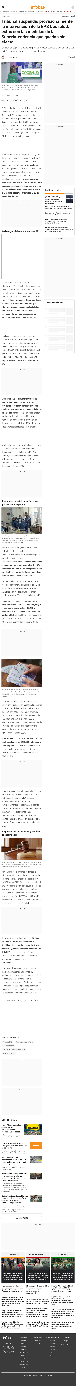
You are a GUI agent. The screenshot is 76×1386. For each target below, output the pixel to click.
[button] (3, 7)
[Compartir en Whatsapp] (3, 100)
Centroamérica (23, 1361)
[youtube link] (4, 1351)
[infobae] (38, 7)
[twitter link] (8, 1347)
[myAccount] (72, 7)
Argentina (23, 1343)
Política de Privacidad (67, 1345)
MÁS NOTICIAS (22, 1218)
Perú (23, 1358)
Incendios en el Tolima (52, 11)
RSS (23, 1367)
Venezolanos (23, 11)
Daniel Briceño (14, 11)
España (23, 1349)
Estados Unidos (23, 1352)
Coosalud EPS (7, 1042)
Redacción (38, 1340)
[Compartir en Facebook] (7, 100)
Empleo (38, 1343)
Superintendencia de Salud (24, 1042)
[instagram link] (12, 1347)
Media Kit (52, 1355)
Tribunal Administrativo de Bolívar (14, 1049)
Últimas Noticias (23, 1364)
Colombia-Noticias (9, 1053)
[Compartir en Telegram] (20, 100)
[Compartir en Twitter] (12, 100)
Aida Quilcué (31, 11)
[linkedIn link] (12, 1351)
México (23, 1355)
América (23, 1340)
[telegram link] (8, 1351)
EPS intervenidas (8, 1046)
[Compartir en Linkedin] (16, 100)
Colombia (5, 16)
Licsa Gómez (13, 57)
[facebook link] (4, 1347)
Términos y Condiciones (67, 1341)
